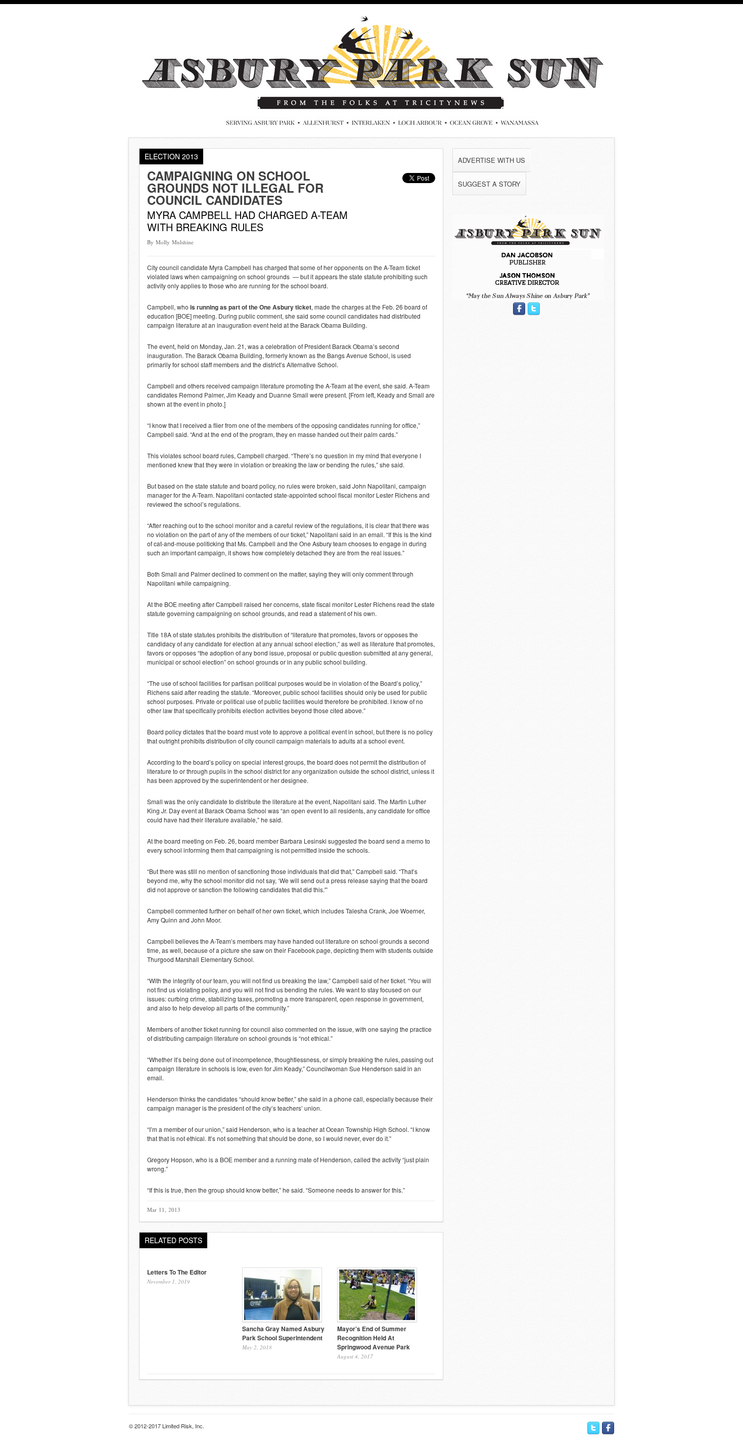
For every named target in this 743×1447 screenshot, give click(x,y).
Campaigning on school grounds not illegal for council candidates (235, 187)
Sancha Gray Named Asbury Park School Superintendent (283, 1333)
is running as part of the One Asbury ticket (250, 307)
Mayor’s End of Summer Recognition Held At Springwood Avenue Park (373, 1337)
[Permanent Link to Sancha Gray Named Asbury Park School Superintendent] (282, 1319)
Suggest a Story (489, 184)
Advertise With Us (491, 160)
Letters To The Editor (177, 1272)
